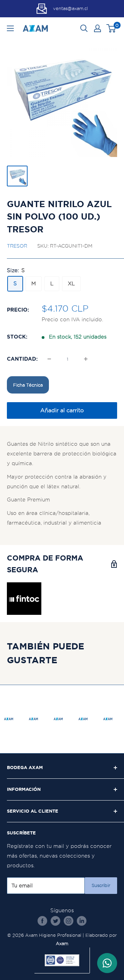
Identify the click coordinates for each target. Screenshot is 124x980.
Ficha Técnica (28, 384)
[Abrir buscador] (84, 28)
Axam (62, 943)
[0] (111, 28)
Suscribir (101, 885)
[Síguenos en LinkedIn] (81, 921)
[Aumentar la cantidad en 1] (86, 359)
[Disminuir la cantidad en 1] (49, 359)
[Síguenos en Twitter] (55, 921)
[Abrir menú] (10, 28)
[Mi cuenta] (97, 28)
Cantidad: (22, 359)
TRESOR (17, 246)
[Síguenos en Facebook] (42, 921)
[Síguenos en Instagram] (68, 921)
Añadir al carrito (62, 410)
